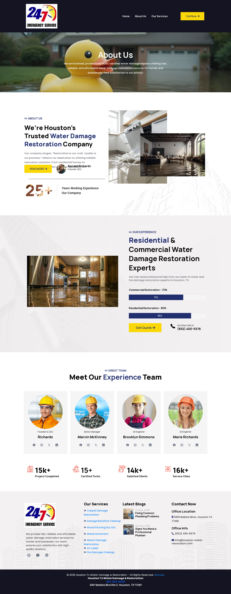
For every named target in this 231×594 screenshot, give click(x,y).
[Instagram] (41, 445)
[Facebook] (34, 445)
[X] (49, 445)
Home (126, 16)
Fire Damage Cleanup (100, 552)
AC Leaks (93, 548)
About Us (140, 16)
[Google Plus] (46, 555)
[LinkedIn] (56, 445)
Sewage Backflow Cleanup (104, 521)
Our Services (159, 16)
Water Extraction (97, 534)
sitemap (159, 575)
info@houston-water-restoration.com (187, 541)
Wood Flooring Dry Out (101, 527)
